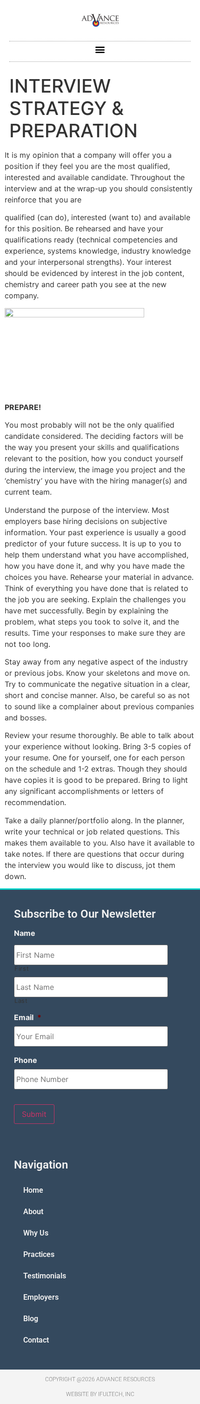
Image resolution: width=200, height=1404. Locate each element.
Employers (41, 1297)
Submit (34, 1114)
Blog (30, 1318)
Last (21, 1001)
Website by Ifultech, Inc (100, 1394)
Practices (38, 1254)
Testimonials (44, 1275)
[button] (100, 49)
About (33, 1211)
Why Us (35, 1233)
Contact (36, 1340)
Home (33, 1190)
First (21, 969)
